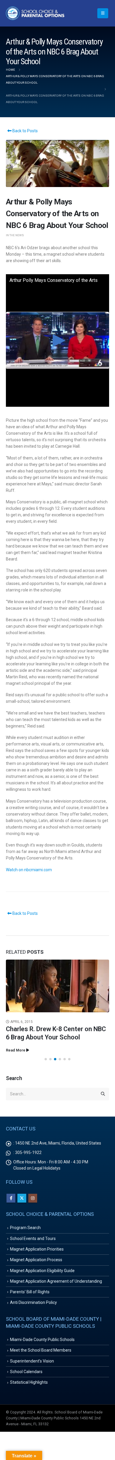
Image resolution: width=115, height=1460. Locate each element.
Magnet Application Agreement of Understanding (56, 1281)
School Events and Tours (33, 1238)
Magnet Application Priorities (37, 1249)
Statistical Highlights (29, 1382)
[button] (102, 13)
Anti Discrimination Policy (33, 1302)
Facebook (10, 1198)
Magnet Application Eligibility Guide (42, 1270)
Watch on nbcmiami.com (29, 869)
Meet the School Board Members (40, 1350)
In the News (15, 235)
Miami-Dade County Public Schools (42, 1339)
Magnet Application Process (36, 1259)
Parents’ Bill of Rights (30, 1291)
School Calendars (26, 1371)
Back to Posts (25, 130)
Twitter (21, 1198)
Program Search (25, 1227)
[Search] (103, 1094)
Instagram (32, 1198)
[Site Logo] (35, 13)
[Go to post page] (57, 986)
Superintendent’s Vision (32, 1361)
